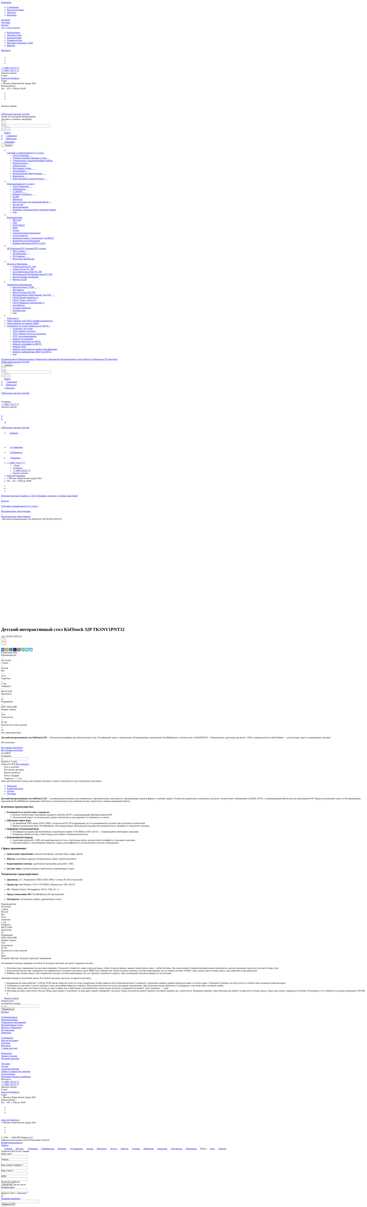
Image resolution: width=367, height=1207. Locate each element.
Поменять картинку (11, 1198)
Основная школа (9, 1017)
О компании (13, 7)
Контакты (11, 15)
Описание (12, 786)
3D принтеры (7, 1030)
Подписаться (8, 1009)
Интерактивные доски (12, 1025)
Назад (17, 465)
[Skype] (27, 649)
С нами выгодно (9, 1048)
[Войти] (2, 413)
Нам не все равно (15, 10)
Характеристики (15, 788)
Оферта (4, 1145)
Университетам (14, 40)
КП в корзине (22, 764)
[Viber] (19, 649)
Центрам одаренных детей (20, 43)
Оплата (10, 791)
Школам (11, 45)
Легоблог (11, 12)
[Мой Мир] (11, 649)
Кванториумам (14, 37)
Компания (6, 1032)
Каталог (5, 1012)
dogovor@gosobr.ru (10, 78)
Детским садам (14, 35)
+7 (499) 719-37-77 (10, 68)
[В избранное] (3, 639)
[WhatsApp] (23, 649)
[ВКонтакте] (3, 649)
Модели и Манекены (11, 1027)
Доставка (11, 793)
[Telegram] (31, 649)
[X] (15, 649)
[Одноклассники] (7, 649)
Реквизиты (6, 1053)
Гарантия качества (10, 1069)
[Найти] (7, 129)
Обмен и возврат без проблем (15, 1071)
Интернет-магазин (10, 1058)
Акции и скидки (9, 1056)
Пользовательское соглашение (16, 1076)
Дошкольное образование (13, 1022)
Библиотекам (13, 32)
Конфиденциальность (11, 1142)
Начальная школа (9, 1020)
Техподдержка (8, 1074)
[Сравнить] (3, 643)
